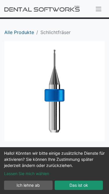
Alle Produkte (19, 32)
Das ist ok (78, 185)
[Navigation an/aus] (98, 8)
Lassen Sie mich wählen (26, 173)
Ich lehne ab (28, 185)
